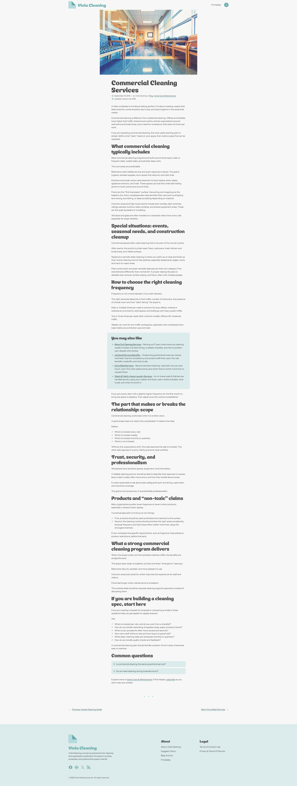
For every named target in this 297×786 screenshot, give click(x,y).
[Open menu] (226, 5)
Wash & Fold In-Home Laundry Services (133, 376)
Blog (151, 96)
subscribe (170, 679)
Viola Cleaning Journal (84, 777)
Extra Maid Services (124, 365)
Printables (216, 5)
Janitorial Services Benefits (127, 355)
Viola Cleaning (92, 5)
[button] (148, 664)
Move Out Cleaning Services (128, 344)
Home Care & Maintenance (165, 96)
